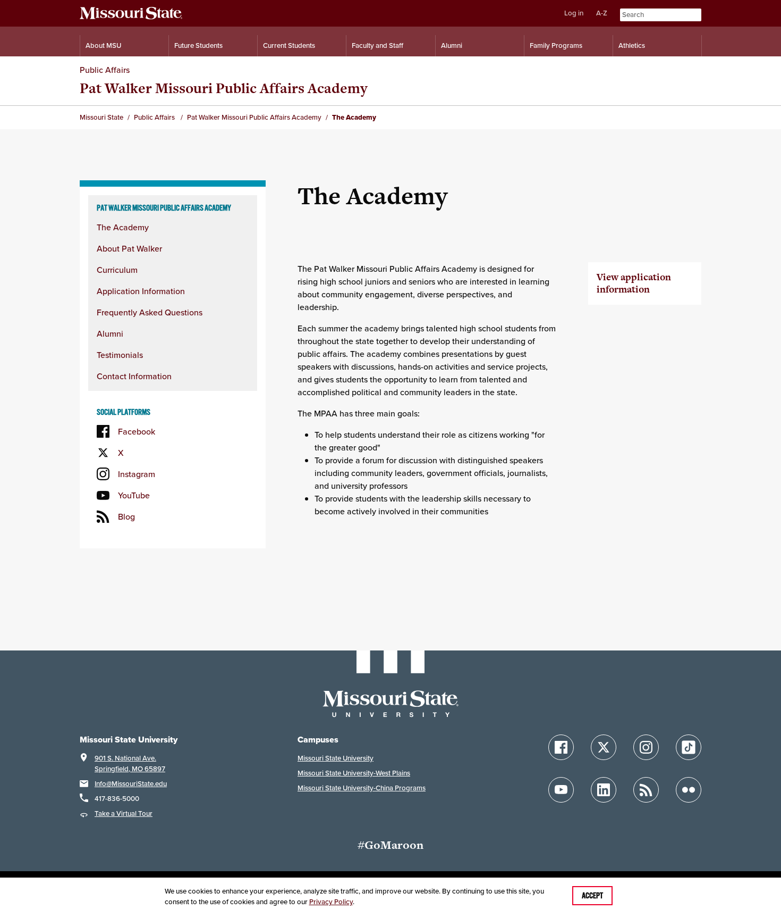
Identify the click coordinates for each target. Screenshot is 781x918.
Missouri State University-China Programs (362, 788)
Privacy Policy (331, 902)
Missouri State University (335, 758)
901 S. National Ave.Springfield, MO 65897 (130, 763)
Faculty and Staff (377, 45)
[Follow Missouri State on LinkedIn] (603, 790)
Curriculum (117, 270)
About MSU (103, 45)
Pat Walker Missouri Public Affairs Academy (224, 88)
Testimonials (120, 355)
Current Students (289, 45)
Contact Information (134, 376)
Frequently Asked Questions (149, 312)
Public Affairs (105, 70)
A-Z (601, 13)
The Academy (123, 227)
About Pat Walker (129, 248)
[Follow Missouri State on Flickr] (688, 790)
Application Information (141, 291)
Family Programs (556, 45)
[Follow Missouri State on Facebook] (561, 747)
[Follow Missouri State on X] (603, 747)
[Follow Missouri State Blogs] (646, 790)
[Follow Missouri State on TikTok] (688, 747)
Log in (573, 13)
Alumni (451, 45)
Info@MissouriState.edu (131, 784)
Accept (592, 895)
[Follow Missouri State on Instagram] (646, 747)
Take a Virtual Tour (123, 813)
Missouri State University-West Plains (354, 773)
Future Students (198, 45)
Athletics (631, 45)
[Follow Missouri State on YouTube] (561, 790)
